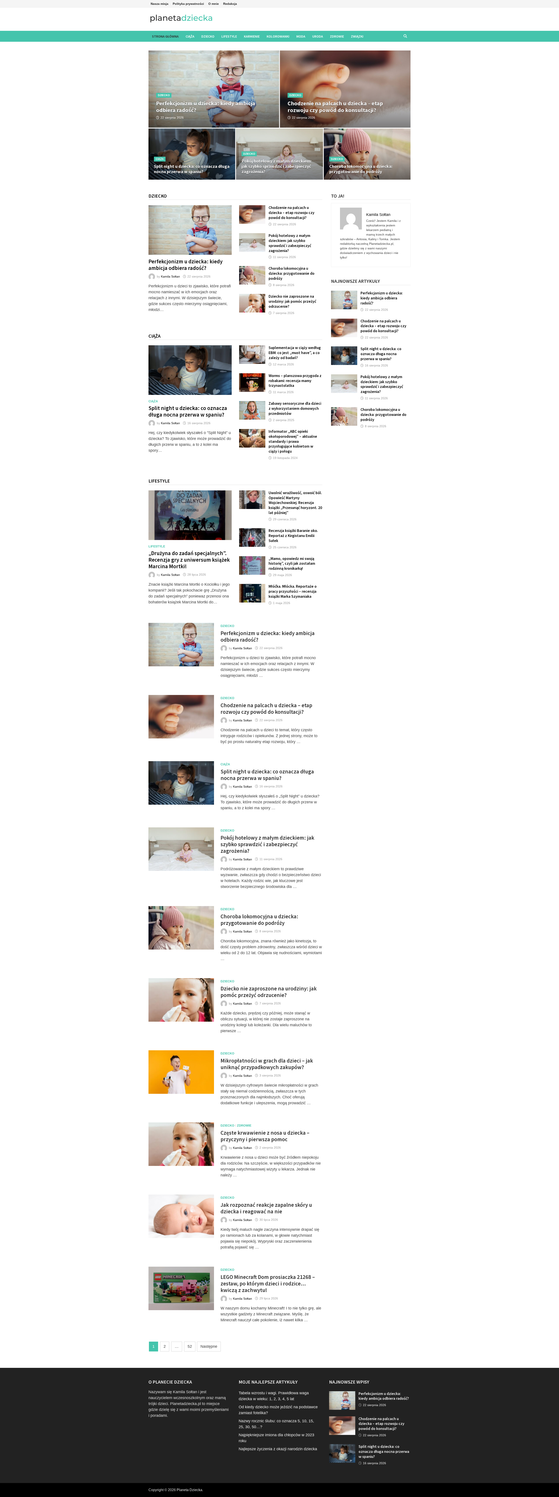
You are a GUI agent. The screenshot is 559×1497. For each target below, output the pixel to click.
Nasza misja (159, 3)
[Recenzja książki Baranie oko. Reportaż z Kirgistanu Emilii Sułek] (252, 531)
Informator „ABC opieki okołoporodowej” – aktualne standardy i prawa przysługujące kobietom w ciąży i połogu (293, 441)
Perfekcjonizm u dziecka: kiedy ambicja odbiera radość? (185, 264)
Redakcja (230, 3)
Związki (357, 36)
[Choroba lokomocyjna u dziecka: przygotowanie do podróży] (252, 269)
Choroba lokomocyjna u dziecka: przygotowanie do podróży (291, 273)
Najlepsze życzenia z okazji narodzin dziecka (278, 1449)
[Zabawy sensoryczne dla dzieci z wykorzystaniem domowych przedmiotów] (252, 404)
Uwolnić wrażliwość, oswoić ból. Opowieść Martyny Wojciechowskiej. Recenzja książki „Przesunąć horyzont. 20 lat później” (295, 502)
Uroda (317, 36)
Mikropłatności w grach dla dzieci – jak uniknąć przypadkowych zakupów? (267, 1064)
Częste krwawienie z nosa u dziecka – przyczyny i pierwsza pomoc (265, 1136)
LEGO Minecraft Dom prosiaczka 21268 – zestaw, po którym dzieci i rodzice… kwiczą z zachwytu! (268, 1283)
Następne (208, 1346)
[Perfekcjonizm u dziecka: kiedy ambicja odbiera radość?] (213, 105)
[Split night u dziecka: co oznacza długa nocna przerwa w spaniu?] (190, 370)
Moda (300, 36)
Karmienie (252, 36)
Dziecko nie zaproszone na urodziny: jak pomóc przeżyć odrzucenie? (292, 301)
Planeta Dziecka (189, 1490)
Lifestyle (229, 36)
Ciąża (190, 36)
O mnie (213, 3)
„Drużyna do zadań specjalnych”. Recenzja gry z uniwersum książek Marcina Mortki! (189, 560)
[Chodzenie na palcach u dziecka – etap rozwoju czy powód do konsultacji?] (345, 105)
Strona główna (165, 36)
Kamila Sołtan (170, 276)
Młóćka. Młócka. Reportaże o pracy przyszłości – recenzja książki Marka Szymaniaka (293, 591)
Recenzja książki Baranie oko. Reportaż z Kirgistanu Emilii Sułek (293, 535)
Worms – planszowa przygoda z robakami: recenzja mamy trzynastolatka (295, 380)
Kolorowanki (278, 36)
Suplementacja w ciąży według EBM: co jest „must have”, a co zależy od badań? (295, 352)
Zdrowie (337, 36)
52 (190, 1346)
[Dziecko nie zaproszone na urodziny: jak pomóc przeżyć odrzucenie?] (252, 297)
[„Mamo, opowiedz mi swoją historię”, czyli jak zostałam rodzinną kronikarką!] (252, 559)
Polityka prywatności (188, 3)
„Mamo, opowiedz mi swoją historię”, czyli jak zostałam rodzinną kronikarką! (292, 563)
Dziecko (207, 36)
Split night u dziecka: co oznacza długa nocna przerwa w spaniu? (187, 411)
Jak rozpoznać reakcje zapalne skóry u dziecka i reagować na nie (266, 1208)
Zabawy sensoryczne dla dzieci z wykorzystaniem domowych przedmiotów (295, 408)
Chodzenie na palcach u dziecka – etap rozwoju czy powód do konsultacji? (291, 212)
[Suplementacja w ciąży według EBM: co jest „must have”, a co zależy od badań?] (252, 348)
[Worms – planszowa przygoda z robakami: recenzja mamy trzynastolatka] (252, 376)
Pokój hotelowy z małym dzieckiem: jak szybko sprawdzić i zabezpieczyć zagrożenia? (290, 243)
